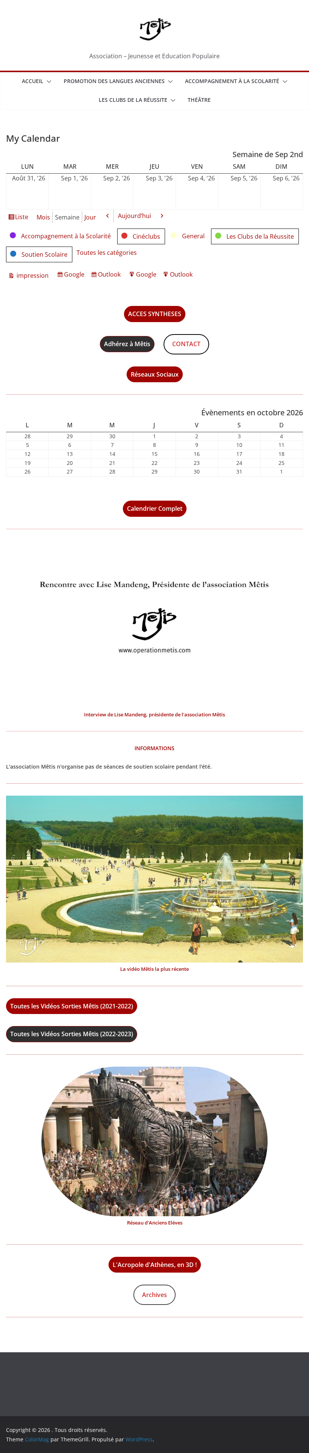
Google (75, 275)
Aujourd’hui (134, 216)
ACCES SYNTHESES (154, 314)
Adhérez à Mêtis (127, 344)
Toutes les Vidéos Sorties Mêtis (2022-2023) (71, 1034)
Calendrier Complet (154, 508)
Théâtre (199, 99)
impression (32, 276)
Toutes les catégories (106, 252)
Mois (43, 217)
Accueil (32, 81)
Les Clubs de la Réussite (133, 99)
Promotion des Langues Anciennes (114, 81)
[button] (47, 81)
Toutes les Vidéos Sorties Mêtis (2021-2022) (71, 1006)
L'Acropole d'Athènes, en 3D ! (155, 1265)
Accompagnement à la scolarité (232, 81)
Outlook (110, 275)
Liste (21, 218)
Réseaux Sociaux (155, 374)
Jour (90, 217)
